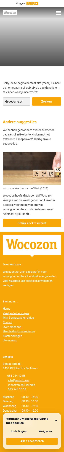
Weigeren (45, 431)
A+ (35, 3)
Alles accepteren (32, 441)
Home (6, 308)
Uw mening (10, 340)
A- (29, 3)
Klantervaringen (12, 336)
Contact (7, 322)
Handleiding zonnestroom (19, 331)
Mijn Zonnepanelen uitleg (18, 317)
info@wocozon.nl (18, 380)
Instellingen (18, 431)
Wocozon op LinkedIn (21, 385)
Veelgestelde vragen (16, 313)
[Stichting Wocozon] (10, 12)
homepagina (14, 87)
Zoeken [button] (46, 101)
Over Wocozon (12, 327)
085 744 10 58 (16, 375)
